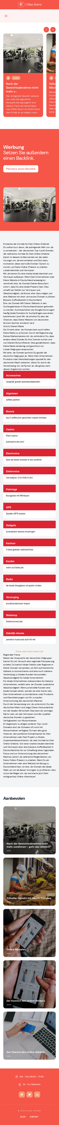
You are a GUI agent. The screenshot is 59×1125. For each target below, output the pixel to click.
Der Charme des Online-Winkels (26, 1052)
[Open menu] (6, 16)
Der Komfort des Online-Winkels (26, 1000)
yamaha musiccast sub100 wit (20, 639)
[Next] (53, 29)
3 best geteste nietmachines (19, 549)
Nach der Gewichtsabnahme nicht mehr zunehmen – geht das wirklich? (29, 845)
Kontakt (34, 1117)
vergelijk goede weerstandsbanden (23, 381)
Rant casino (12, 435)
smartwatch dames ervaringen (20, 531)
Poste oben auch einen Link (29, 651)
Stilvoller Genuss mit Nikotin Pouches (29, 898)
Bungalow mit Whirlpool (17, 495)
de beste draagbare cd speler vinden (24, 585)
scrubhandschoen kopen (18, 603)
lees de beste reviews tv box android (23, 459)
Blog (23, 1117)
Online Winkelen (16, 949)
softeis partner (13, 399)
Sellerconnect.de (14, 621)
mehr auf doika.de (14, 567)
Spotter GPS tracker (15, 513)
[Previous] (46, 29)
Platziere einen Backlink (21, 169)
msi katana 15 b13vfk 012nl (19, 477)
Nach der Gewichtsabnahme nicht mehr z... (22, 87)
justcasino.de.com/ (15, 441)
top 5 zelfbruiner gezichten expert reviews (26, 417)
